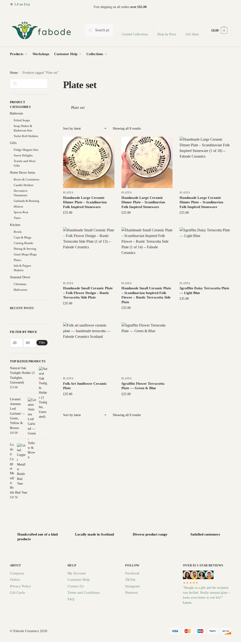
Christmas (20, 284)
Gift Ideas (192, 34)
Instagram (132, 586)
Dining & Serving (25, 248)
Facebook (132, 573)
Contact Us (76, 586)
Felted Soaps (22, 120)
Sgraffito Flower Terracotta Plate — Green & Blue (143, 386)
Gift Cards (17, 592)
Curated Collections (135, 34)
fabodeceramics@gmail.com (212, 7)
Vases (17, 218)
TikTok (130, 579)
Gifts (13, 143)
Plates (68, 192)
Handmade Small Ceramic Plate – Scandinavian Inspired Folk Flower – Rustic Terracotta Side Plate (146, 295)
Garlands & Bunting (26, 201)
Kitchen (15, 225)
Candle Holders (23, 185)
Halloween (20, 289)
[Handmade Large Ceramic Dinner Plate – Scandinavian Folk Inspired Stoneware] (88, 162)
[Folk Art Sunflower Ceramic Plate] (88, 348)
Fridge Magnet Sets (26, 149)
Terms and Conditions (84, 592)
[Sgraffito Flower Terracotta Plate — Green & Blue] (147, 348)
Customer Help (79, 579)
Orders (15, 579)
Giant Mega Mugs (25, 254)
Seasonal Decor (20, 277)
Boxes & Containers (26, 179)
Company (17, 573)
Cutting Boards (23, 243)
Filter (42, 342)
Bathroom (16, 113)
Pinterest (131, 592)
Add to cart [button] (88, 222)
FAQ (71, 599)
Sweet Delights (23, 155)
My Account (77, 573)
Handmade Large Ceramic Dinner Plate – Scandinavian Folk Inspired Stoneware (85, 202)
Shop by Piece (166, 34)
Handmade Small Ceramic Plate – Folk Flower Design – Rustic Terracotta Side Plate (88, 292)
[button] (219, 30)
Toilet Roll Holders (26, 136)
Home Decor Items (22, 172)
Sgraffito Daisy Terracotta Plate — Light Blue (204, 290)
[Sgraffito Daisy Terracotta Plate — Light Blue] (205, 253)
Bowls (18, 231)
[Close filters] (49, 81)
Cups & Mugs (22, 237)
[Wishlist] (107, 143)
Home (14, 72)
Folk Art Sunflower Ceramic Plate (85, 386)
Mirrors (18, 206)
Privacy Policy (20, 586)
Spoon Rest (21, 212)
